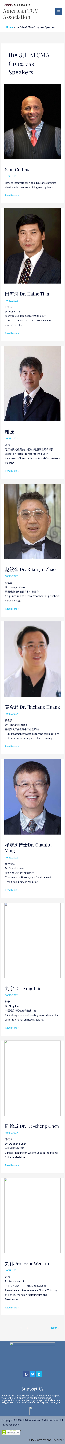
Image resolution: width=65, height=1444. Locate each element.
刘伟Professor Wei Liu (27, 1263)
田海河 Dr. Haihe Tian (27, 294)
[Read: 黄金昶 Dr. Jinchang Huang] (32, 659)
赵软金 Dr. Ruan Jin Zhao (30, 569)
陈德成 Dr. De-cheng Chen (32, 1126)
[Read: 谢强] (32, 383)
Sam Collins (17, 169)
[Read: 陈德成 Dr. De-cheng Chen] (32, 1078)
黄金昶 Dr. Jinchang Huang (32, 707)
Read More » (12, 195)
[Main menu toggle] (58, 11)
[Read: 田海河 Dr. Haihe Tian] (32, 245)
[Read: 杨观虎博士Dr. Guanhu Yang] (32, 796)
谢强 (9, 431)
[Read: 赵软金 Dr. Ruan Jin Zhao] (32, 521)
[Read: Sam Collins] (32, 121)
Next (55, 1327)
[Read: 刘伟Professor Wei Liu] (32, 1215)
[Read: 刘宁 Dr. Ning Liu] (32, 940)
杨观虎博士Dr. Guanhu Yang (28, 848)
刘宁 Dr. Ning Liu (22, 988)
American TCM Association (21, 13)
